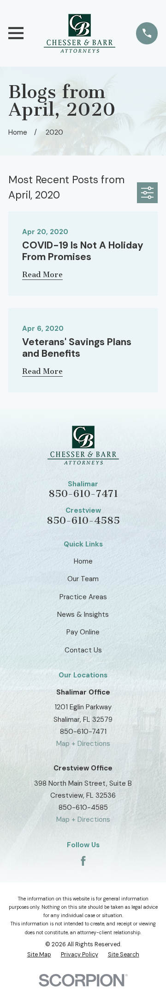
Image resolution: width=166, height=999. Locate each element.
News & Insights (83, 614)
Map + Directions (83, 743)
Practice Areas (83, 597)
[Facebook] (83, 861)
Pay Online (83, 632)
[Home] (79, 33)
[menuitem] (39, 955)
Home (83, 561)
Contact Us (83, 650)
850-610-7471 (83, 493)
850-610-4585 (83, 520)
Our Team (83, 578)
